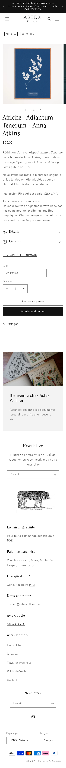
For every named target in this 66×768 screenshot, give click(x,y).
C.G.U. (35, 761)
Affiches (11, 34)
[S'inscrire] (55, 474)
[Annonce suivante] (62, 6)
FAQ (32, 585)
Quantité (7, 281)
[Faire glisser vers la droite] (41, 110)
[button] (7, 19)
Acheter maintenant (33, 311)
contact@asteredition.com (23, 604)
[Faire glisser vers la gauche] (25, 110)
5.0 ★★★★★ (16, 624)
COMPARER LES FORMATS (20, 255)
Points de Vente (17, 671)
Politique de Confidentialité (49, 761)
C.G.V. (29, 761)
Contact (12, 680)
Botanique (28, 34)
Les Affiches (15, 645)
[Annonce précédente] (4, 6)
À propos (12, 654)
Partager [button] (12, 324)
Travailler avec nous (19, 663)
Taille (5, 265)
